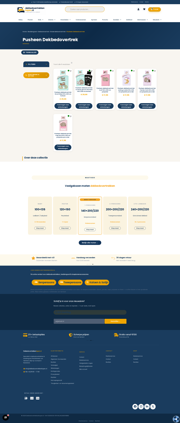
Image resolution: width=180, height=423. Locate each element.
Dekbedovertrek (43, 32)
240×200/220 (140, 209)
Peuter (30, 20)
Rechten (53, 362)
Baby (20, 20)
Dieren (50, 20)
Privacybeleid (55, 374)
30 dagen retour (83, 257)
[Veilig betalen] (113, 258)
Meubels (156, 20)
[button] (71, 71)
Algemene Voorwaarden (58, 359)
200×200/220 (115, 209)
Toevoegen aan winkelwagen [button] (63, 106)
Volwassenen (81, 20)
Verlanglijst (54, 365)
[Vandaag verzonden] (33, 258)
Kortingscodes (55, 371)
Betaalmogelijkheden (85, 366)
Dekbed (129, 20)
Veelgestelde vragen (86, 363)
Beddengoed (32, 32)
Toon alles (31, 52)
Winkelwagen (55, 368)
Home (25, 32)
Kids (39, 20)
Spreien (94, 20)
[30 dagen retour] (73, 258)
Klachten (53, 377)
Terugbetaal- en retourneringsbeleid (62, 383)
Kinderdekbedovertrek (57, 32)
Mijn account (83, 369)
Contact (81, 357)
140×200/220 (90, 211)
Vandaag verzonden (45, 257)
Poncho (105, 20)
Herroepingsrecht (56, 380)
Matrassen (141, 20)
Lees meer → (71, 291)
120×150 (65, 209)
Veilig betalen (122, 257)
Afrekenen (54, 356)
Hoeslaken (65, 20)
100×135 (40, 209)
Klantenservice (84, 360)
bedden (116, 20)
